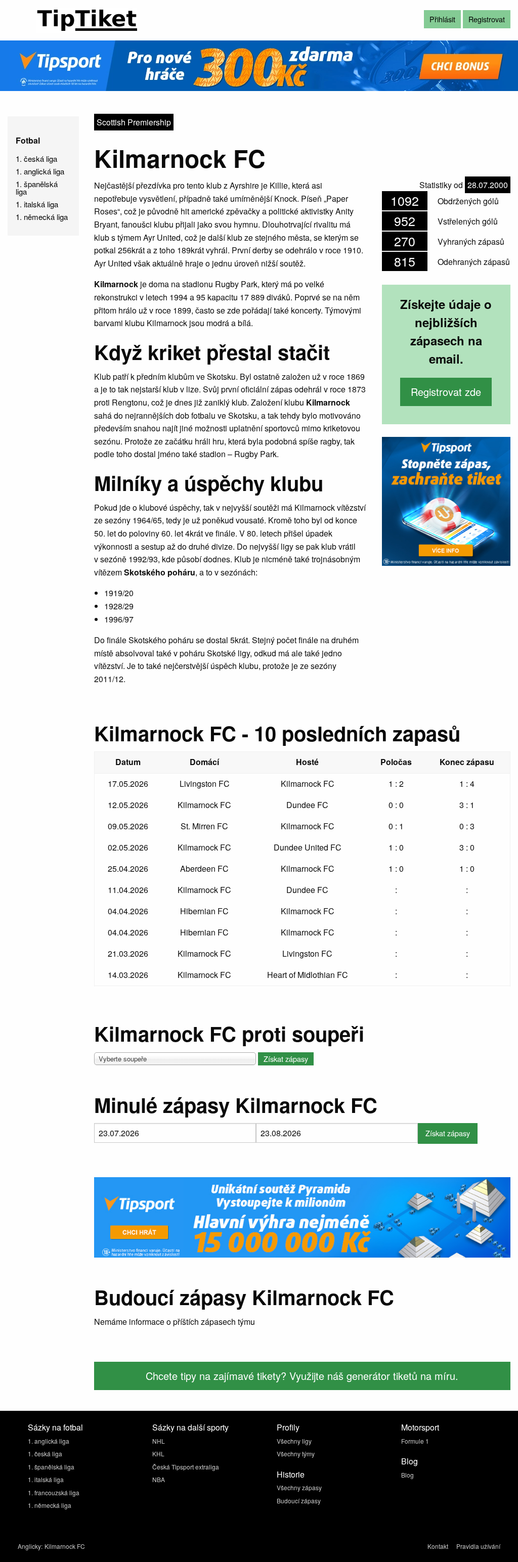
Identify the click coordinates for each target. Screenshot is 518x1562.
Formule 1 (415, 1441)
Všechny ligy (294, 1441)
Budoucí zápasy (299, 1500)
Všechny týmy (296, 1453)
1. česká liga (36, 158)
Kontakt (437, 1546)
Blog (407, 1474)
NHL (158, 1441)
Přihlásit (442, 19)
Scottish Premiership (134, 122)
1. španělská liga (37, 187)
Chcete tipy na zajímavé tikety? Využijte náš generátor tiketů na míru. (302, 1375)
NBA (158, 1479)
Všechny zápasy (299, 1487)
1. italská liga (37, 204)
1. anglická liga (40, 171)
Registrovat (486, 19)
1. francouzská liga (53, 1492)
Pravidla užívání (478, 1546)
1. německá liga (42, 216)
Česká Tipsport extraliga (185, 1466)
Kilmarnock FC (65, 1546)
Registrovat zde (446, 391)
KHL (158, 1453)
